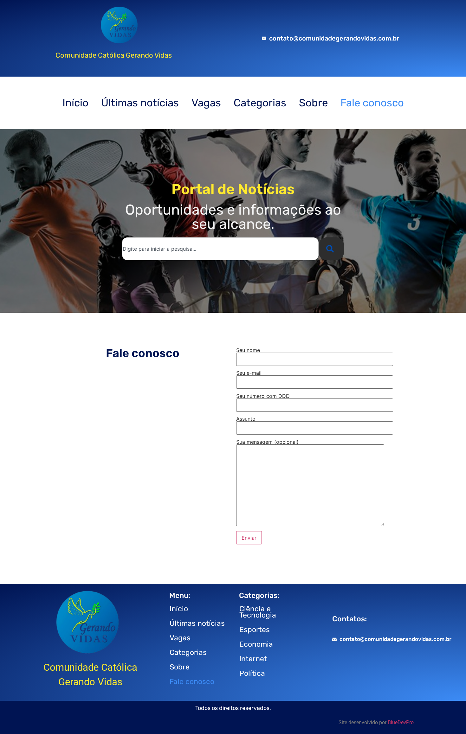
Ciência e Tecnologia (257, 611)
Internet (253, 658)
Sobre (313, 103)
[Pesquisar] (331, 248)
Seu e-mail (249, 373)
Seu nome (248, 350)
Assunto (246, 419)
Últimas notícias (140, 103)
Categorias (260, 103)
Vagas (206, 103)
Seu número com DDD (263, 396)
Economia (256, 644)
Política (252, 673)
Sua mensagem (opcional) (267, 442)
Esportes (254, 629)
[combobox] (220, 248)
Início (75, 103)
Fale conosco (372, 103)
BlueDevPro (401, 722)
